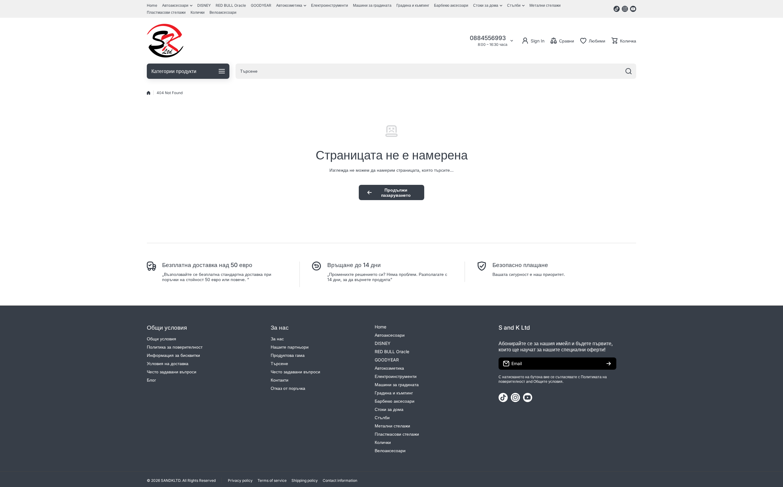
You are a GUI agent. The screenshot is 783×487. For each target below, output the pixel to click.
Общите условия (547, 381)
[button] (623, 41)
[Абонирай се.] (608, 363)
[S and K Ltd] (165, 40)
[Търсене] (628, 71)
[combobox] (436, 71)
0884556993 (488, 38)
